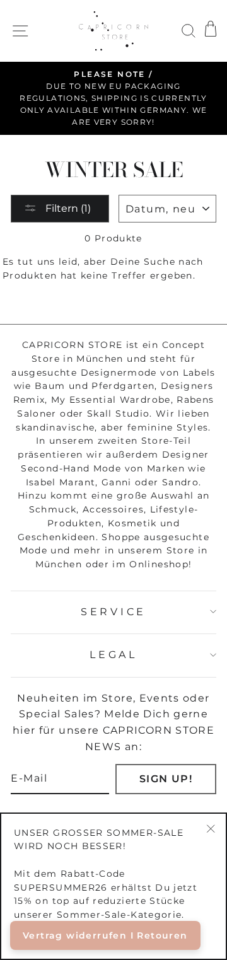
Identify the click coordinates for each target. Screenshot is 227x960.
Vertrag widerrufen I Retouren (105, 935)
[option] (113, 98)
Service (113, 612)
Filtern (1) (67, 208)
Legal (113, 655)
